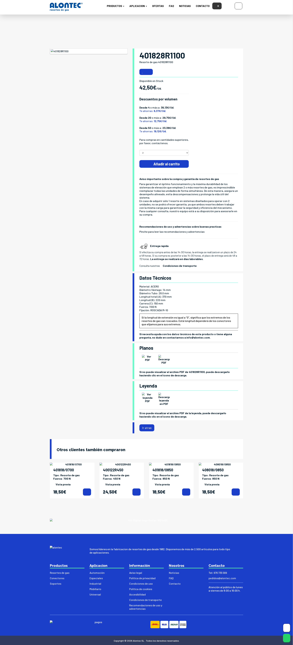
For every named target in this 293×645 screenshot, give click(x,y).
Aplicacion (137, 5)
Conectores (57, 578)
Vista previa (63, 484)
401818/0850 (162, 470)
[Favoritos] (142, 72)
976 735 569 (220, 572)
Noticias (185, 5)
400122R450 (113, 470)
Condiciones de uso (141, 583)
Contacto (203, 5)
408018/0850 (213, 470)
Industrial (95, 583)
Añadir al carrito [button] (166, 164)
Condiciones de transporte (180, 265)
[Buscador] (228, 5)
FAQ (171, 5)
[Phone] (287, 628)
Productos (115, 5)
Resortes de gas (59, 572)
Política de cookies (140, 589)
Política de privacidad (142, 578)
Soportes (55, 583)
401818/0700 (63, 470)
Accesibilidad (137, 594)
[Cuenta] (238, 5)
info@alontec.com (198, 337)
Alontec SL (138, 640)
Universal (95, 594)
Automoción (97, 572)
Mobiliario (95, 589)
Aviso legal (135, 572)
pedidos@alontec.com (222, 578)
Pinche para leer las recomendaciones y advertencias (171, 231)
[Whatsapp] (287, 638)
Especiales (96, 578)
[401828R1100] (89, 51)
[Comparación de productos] (149, 72)
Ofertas (158, 5)
